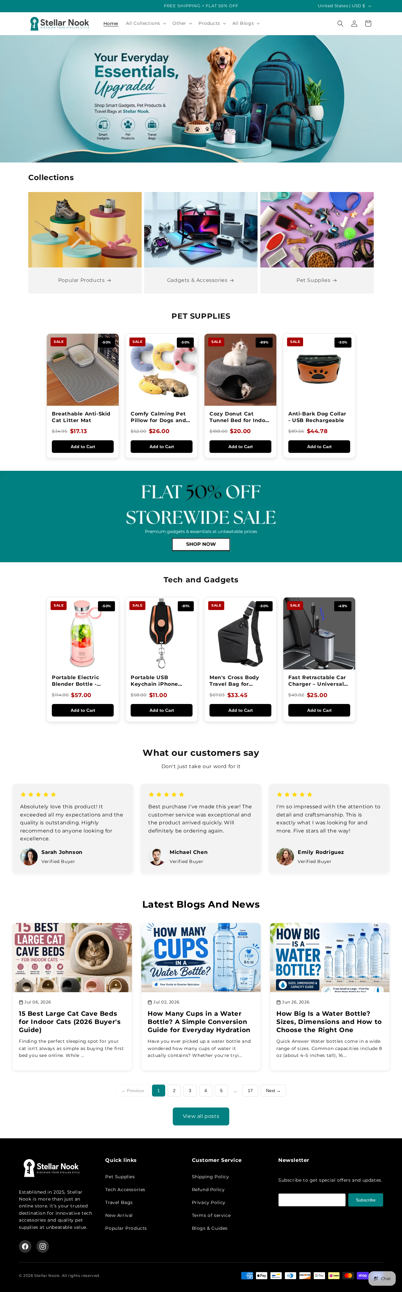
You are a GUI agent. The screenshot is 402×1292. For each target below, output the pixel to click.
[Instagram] (42, 1246)
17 (250, 1090)
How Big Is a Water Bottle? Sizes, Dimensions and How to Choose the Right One (329, 1022)
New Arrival (119, 1215)
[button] (145, 23)
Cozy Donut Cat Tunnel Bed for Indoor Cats (240, 420)
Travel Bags (119, 1202)
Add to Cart (83, 446)
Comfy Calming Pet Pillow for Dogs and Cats (158, 420)
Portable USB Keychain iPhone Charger (154, 684)
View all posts (201, 1116)
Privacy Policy (208, 1202)
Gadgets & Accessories (197, 280)
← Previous (132, 1090)
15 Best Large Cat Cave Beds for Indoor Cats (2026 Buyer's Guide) (70, 1022)
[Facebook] (25, 1246)
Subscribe (366, 1199)
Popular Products (81, 280)
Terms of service (211, 1215)
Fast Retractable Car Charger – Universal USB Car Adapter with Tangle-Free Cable (319, 687)
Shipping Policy (210, 1176)
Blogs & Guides (210, 1228)
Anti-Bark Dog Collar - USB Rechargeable (317, 417)
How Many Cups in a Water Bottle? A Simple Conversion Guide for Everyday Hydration (199, 1022)
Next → (273, 1090)
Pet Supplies (313, 280)
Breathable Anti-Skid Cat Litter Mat (81, 417)
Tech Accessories (125, 1189)
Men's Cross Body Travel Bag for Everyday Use (234, 684)
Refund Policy (208, 1189)
